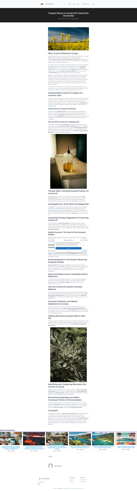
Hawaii (8, 450)
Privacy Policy (68, 250)
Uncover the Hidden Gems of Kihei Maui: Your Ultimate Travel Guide (126, 447)
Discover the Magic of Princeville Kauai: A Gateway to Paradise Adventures (80, 447)
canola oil (50, 456)
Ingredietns (77, 18)
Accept (68, 248)
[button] (81, 240)
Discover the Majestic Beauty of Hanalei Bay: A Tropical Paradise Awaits (103, 447)
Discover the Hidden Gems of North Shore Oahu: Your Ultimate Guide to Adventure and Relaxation (11, 447)
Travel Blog (12, 450)
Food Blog (72, 18)
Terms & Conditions (80, 488)
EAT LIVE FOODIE (49, 4)
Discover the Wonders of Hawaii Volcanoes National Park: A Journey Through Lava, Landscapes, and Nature (34, 447)
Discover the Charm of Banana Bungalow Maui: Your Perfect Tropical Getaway (57, 447)
